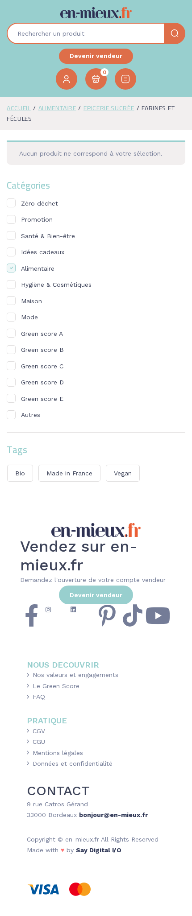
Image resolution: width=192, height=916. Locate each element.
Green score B (42, 349)
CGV (39, 730)
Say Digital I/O (98, 850)
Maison (31, 301)
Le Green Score (56, 685)
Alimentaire (57, 108)
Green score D (42, 382)
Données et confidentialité (73, 763)
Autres (30, 414)
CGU (39, 741)
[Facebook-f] (31, 615)
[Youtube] (157, 615)
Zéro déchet (39, 203)
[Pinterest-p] (107, 615)
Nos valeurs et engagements (75, 674)
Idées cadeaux (42, 252)
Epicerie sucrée (108, 108)
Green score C (42, 366)
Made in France (69, 473)
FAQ (39, 696)
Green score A (42, 333)
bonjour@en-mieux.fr (113, 814)
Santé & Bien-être (48, 235)
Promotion (37, 219)
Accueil (19, 108)
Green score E (42, 398)
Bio (20, 473)
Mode (29, 317)
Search (174, 33)
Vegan (123, 473)
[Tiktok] (132, 615)
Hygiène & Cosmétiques (56, 284)
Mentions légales (58, 752)
